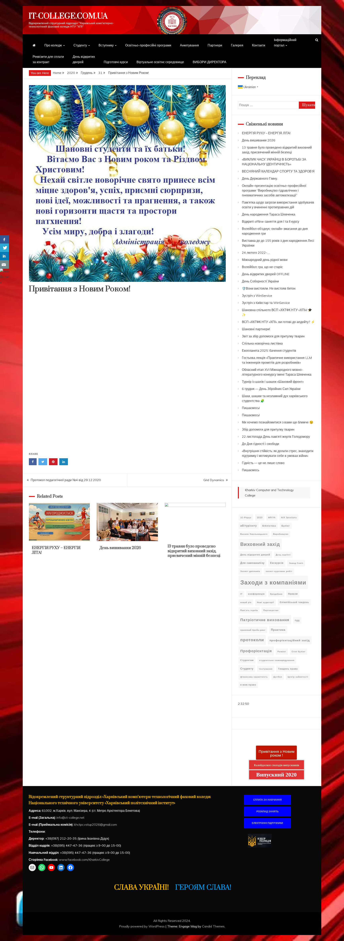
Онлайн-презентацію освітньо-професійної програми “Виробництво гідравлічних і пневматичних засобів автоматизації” (274, 190)
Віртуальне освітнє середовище (160, 62)
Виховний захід (260, 544)
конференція (256, 593)
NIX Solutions (289, 517)
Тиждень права (288, 668)
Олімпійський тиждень (294, 602)
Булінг (285, 525)
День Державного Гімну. (260, 178)
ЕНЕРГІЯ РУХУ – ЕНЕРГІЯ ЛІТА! (56, 550)
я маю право (248, 684)
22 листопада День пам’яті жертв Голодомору (276, 437)
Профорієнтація (256, 651)
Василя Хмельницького (254, 534)
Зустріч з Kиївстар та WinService (266, 303)
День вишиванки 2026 (120, 547)
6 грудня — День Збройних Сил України (271, 389)
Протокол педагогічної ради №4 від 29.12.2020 (66, 480)
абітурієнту (248, 525)
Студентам (247, 660)
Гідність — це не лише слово (263, 463)
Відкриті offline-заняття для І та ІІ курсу (270, 221)
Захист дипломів (250, 571)
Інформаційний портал (285, 42)
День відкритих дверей (84, 59)
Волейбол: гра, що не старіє (262, 267)
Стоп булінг (298, 651)
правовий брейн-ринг (252, 630)
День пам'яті (283, 554)
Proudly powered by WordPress (142, 926)
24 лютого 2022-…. (256, 253)
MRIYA (272, 517)
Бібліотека (269, 525)
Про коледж (53, 45)
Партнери (215, 45)
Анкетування (189, 45)
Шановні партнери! (256, 329)
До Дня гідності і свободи (260, 444)
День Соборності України (260, 281)
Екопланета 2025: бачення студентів (269, 351)
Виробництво (280, 534)
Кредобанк (276, 594)
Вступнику (106, 45)
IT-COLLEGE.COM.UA (68, 16)
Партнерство (271, 610)
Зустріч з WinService (257, 296)
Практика (278, 629)
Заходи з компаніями (273, 582)
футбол (277, 677)
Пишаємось (250, 470)
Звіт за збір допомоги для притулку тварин (273, 336)
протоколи (252, 639)
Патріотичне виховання (264, 619)
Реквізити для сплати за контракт (48, 59)
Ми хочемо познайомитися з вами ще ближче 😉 (277, 422)
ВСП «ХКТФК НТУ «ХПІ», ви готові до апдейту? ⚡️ (278, 322)
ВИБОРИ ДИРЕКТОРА (209, 62)
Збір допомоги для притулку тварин (268, 429)
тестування (266, 669)
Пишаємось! (251, 408)
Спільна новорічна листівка (262, 343)
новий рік (245, 602)
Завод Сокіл (296, 563)
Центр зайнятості (298, 677)
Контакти (258, 45)
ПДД (297, 620)
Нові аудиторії (265, 602)
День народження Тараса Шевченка (268, 214)
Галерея (237, 45)
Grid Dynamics (213, 480)
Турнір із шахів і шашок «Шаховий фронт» (273, 382)
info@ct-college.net (70, 818)
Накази (293, 593)
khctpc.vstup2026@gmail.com (95, 824)
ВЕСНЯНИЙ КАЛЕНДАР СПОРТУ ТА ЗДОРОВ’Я (278, 171)
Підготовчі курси (116, 62)
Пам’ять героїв (249, 610)
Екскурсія (276, 562)
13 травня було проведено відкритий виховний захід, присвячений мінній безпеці (194, 551)
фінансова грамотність (254, 677)
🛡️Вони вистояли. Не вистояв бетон (268, 288)
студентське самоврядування (276, 660)
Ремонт (282, 651)
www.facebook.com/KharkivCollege (84, 860)
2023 (260, 517)
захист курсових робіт (279, 571)
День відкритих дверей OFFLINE (265, 274)
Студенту (80, 45)
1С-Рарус (245, 517)
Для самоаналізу (252, 562)
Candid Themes (213, 926)
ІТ (241, 594)
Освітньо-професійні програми (148, 45)
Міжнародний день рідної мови (264, 260)
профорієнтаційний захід (290, 640)
